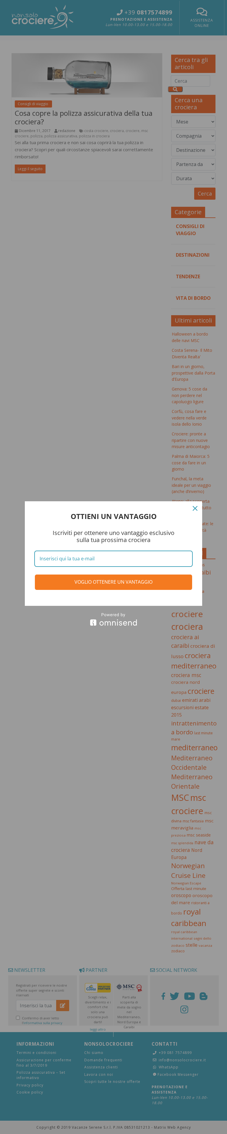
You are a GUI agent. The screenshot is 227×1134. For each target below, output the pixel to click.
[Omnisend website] (113, 619)
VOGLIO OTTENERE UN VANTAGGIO (113, 582)
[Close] (195, 508)
